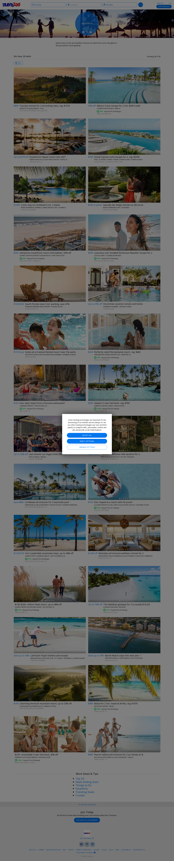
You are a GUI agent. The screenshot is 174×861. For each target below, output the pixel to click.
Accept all (87, 435)
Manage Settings (87, 447)
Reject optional (87, 441)
